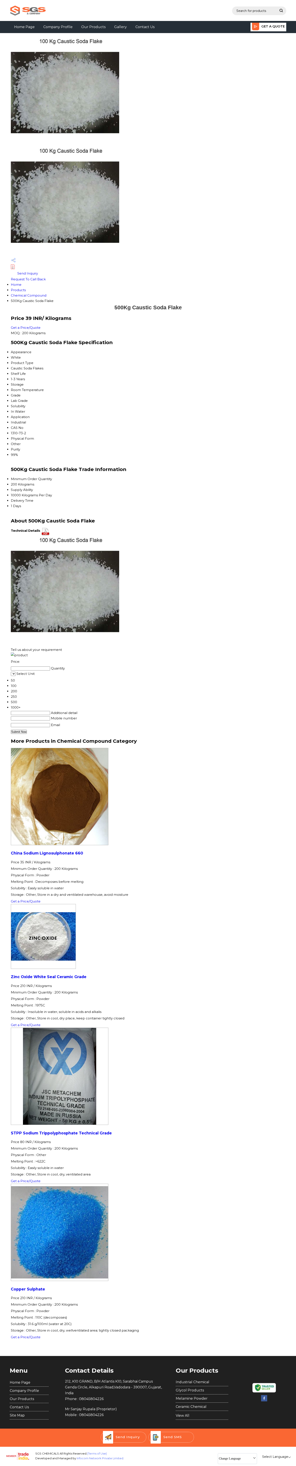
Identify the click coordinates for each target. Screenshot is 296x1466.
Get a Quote (272, 26)
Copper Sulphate (28, 1289)
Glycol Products (190, 1390)
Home (16, 285)
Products (18, 290)
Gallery (120, 27)
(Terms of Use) (97, 1453)
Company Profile (58, 27)
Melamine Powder (192, 1398)
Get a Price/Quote (26, 328)
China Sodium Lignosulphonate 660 (47, 853)
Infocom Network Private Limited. (100, 1458)
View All (182, 1415)
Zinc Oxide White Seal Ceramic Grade (48, 976)
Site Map (17, 1415)
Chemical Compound (28, 295)
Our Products (93, 27)
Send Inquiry (27, 273)
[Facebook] (264, 1400)
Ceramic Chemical (191, 1407)
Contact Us (145, 27)
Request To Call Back (28, 279)
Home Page (24, 27)
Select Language (275, 1457)
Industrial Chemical (192, 1382)
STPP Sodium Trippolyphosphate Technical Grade (61, 1133)
